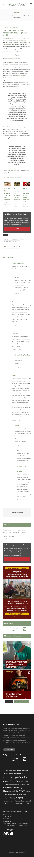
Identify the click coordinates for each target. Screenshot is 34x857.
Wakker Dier (6, 803)
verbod (12, 801)
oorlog (11, 794)
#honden (6, 239)
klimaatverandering (11, 791)
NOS (9, 170)
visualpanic (10, 58)
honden (23, 777)
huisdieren (20, 781)
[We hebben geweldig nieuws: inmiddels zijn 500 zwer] (17, 655)
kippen (21, 788)
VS (30, 801)
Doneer (17, 228)
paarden (15, 794)
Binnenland (7, 27)
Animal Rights (12, 770)
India (8, 784)
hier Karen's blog (9, 536)
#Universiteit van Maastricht (11, 241)
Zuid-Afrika (28, 803)
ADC (19, 51)
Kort (13, 27)
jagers (27, 784)
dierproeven (6, 778)
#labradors (24, 239)
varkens (6, 801)
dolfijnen (12, 778)
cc (19, 58)
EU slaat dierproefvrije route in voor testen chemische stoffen (26, 195)
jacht (24, 784)
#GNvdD (6, 770)
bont (27, 770)
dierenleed (10, 773)
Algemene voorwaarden (17, 811)
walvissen (12, 803)
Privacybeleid (6, 811)
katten (16, 787)
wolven (23, 803)
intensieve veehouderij (14, 784)
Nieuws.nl (13, 170)
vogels (27, 801)
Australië (20, 770)
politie (24, 794)
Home (4, 15)
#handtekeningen (19, 237)
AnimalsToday (6, 38)
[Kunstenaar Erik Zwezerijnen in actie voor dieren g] (17, 684)
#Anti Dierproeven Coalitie (17, 234)
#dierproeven (7, 237)
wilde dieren (18, 804)
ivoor (21, 784)
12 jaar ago (14, 271)
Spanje (13, 797)
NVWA (22, 791)
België (24, 770)
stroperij (19, 798)
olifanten (6, 794)
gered (17, 778)
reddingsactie (6, 798)
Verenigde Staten (19, 801)
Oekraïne (28, 791)
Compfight (17, 58)
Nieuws (9, 15)
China (5, 773)
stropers (24, 797)
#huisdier (15, 239)
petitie (20, 794)
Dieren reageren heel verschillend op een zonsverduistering (17, 195)
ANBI (26, 811)
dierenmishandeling (21, 773)
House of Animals (12, 532)
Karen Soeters (21, 530)
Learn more (9, 749)
